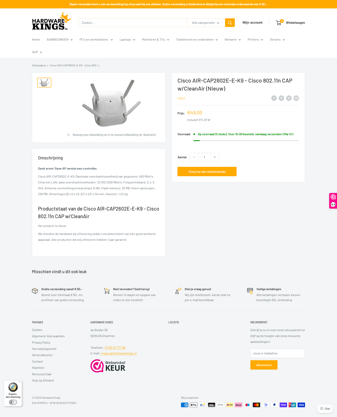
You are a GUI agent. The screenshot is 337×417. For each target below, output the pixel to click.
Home (36, 39)
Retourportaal (41, 374)
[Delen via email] (296, 98)
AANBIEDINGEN (57, 39)
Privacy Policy (41, 342)
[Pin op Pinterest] (281, 98)
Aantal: (182, 157)
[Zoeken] (230, 22)
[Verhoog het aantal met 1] (215, 157)
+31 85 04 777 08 (114, 347)
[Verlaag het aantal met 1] (194, 157)
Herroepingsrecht (44, 348)
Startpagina (39, 65)
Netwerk (231, 39)
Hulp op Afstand (43, 380)
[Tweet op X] (289, 98)
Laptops (125, 39)
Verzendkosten (42, 355)
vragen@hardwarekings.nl (119, 353)
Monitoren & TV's (153, 39)
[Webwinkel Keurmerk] (107, 366)
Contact (37, 361)
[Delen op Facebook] (274, 98)
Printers (253, 39)
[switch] (13, 402)
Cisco (181, 98)
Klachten (38, 367)
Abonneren (264, 365)
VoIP (35, 52)
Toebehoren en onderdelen (195, 39)
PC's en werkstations (94, 39)
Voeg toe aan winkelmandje (207, 171)
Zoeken (37, 330)
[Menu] (19, 382)
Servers (275, 39)
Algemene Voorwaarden (48, 336)
